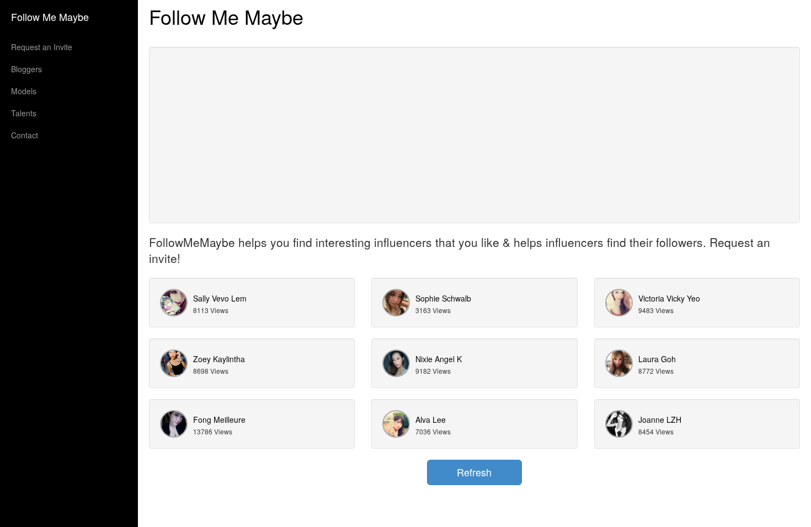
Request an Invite (41, 46)
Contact (24, 135)
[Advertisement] (474, 135)
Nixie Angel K (438, 358)
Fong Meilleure (219, 419)
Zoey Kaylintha (219, 358)
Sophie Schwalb (443, 298)
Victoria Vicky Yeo (669, 298)
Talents (23, 113)
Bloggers (26, 68)
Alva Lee (430, 419)
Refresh (474, 472)
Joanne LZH (659, 419)
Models (23, 90)
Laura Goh (657, 358)
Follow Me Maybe (50, 16)
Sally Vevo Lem (220, 298)
